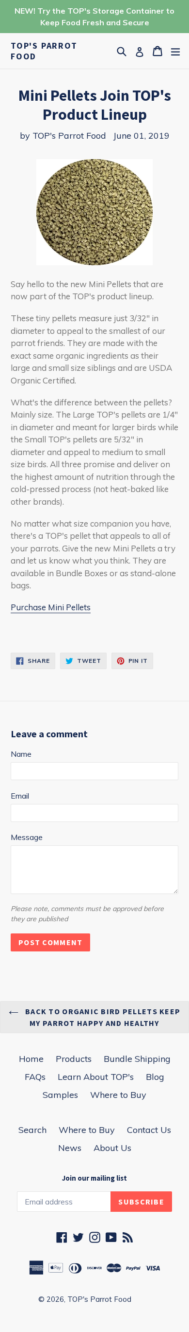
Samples (60, 1094)
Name (21, 754)
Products (74, 1058)
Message (27, 837)
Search (32, 1129)
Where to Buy (118, 1094)
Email (20, 796)
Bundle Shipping (137, 1058)
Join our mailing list (94, 1178)
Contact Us (149, 1129)
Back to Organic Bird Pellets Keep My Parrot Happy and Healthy (102, 1017)
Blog (155, 1076)
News (69, 1147)
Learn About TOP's (96, 1076)
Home (31, 1058)
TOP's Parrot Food (44, 50)
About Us (112, 1147)
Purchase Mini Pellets (51, 607)
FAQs (35, 1076)
